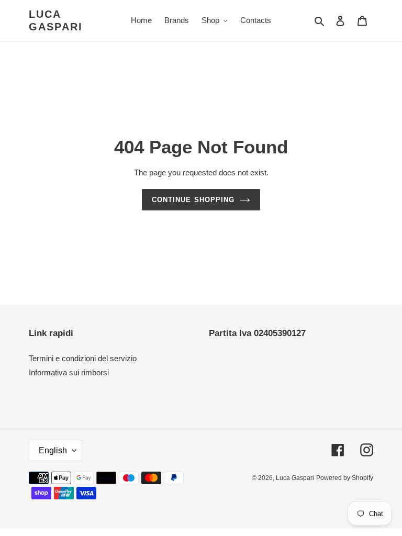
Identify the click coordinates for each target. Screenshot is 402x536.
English (53, 450)
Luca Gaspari (56, 20)
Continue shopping (193, 200)
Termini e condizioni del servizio (83, 358)
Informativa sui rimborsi (69, 372)
